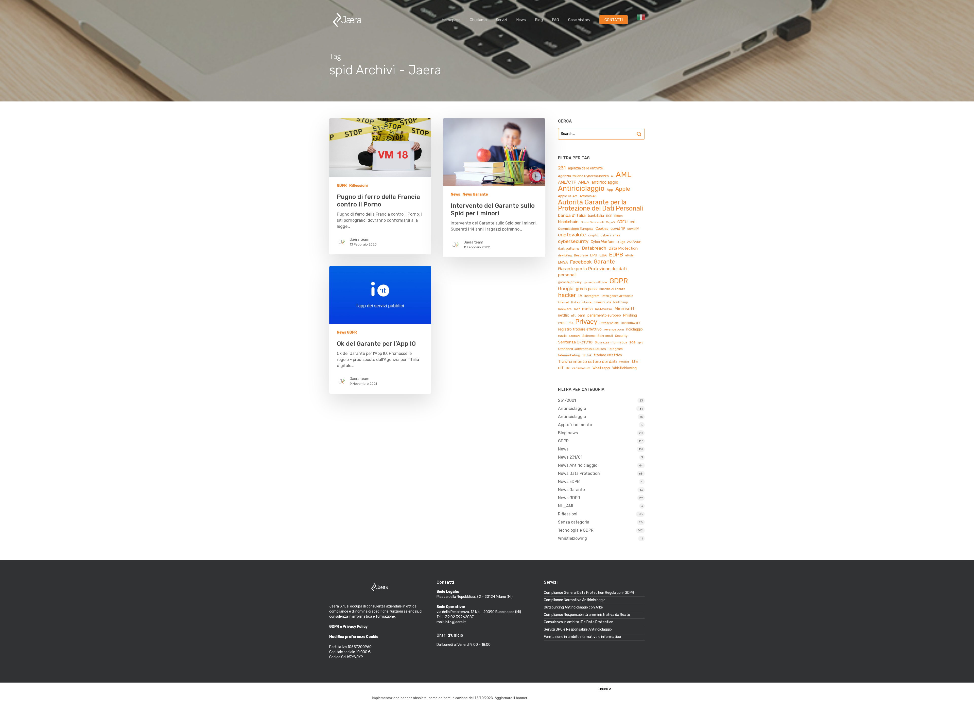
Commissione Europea (575, 229)
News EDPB (569, 481)
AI (612, 176)
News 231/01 (570, 457)
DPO (593, 255)
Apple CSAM (567, 196)
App (610, 190)
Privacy (586, 322)
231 (562, 168)
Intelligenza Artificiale (617, 296)
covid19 (633, 229)
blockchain (568, 221)
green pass (586, 288)
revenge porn (614, 329)
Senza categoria (573, 522)
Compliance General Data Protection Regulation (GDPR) (589, 592)
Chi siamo (478, 20)
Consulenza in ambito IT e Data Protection (578, 622)
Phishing (630, 315)
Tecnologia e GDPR (576, 530)
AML (623, 174)
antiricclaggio (605, 182)
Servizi (501, 20)
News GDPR (347, 332)
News (521, 20)
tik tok (587, 355)
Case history (579, 20)
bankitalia (596, 216)
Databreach (594, 248)
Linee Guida (602, 302)
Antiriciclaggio (581, 188)
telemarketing (569, 355)
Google (565, 288)
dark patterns (569, 248)
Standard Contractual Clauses (582, 349)
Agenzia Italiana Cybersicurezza (583, 176)
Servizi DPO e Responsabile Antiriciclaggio (578, 629)
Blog (539, 20)
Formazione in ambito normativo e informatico (582, 637)
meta (587, 308)
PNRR (561, 323)
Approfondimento (575, 424)
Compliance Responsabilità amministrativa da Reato (587, 615)
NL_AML (566, 505)
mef (577, 309)
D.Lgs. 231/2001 (629, 242)
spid (640, 342)
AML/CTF (567, 182)
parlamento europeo (604, 315)
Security (621, 336)
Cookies (602, 229)
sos (632, 342)
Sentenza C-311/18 (575, 342)
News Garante (475, 194)
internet (563, 302)
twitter (624, 362)
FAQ (555, 20)
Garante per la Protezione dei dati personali (592, 271)
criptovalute (572, 235)
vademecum (581, 368)
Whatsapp (601, 368)
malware (565, 309)
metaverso (603, 309)
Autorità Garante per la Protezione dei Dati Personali (600, 205)
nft (573, 315)
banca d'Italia (572, 215)
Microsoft (624, 308)
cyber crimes (610, 235)
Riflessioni (358, 185)
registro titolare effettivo (580, 329)
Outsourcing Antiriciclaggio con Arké (573, 607)
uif (561, 368)
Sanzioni (574, 336)
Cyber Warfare (602, 242)
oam (581, 315)
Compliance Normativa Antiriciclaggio (574, 600)
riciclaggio (634, 329)
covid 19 (618, 228)
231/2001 (567, 400)
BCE (609, 216)
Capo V (610, 222)
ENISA (563, 262)
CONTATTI (613, 20)
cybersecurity (573, 241)
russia (562, 336)
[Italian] (641, 20)
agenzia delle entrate (585, 168)
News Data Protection (579, 473)
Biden (618, 216)
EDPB (616, 255)
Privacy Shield (609, 323)
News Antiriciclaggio (577, 465)
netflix (563, 315)
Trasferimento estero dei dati (587, 361)
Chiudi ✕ (605, 689)
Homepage (451, 20)
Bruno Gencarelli (592, 222)
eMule (629, 255)
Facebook (581, 262)
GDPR (342, 185)
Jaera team (359, 239)
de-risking (565, 255)
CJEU (622, 221)
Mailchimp (620, 302)
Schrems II (605, 336)
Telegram (615, 349)
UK (568, 368)
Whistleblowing (624, 368)
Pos (570, 323)
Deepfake (581, 255)
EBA (603, 255)
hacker (567, 295)
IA (580, 295)
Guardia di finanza (612, 289)
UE (635, 361)
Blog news (568, 432)
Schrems (588, 336)
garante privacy (570, 282)
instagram (591, 296)
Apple (622, 189)
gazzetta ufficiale (595, 282)
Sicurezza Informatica (611, 342)
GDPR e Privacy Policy (348, 626)
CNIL (633, 222)
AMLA (583, 182)
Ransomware (630, 323)
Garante (604, 262)
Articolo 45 (588, 196)
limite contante (581, 302)
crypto (593, 235)
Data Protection (623, 248)
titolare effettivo (608, 355)
